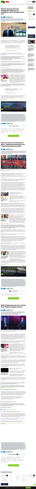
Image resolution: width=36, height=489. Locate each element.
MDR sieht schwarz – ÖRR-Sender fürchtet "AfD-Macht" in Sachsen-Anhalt (4, 374)
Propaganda (19, 459)
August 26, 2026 (17, 411)
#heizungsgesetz (13, 48)
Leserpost (19, 4)
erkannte (18, 353)
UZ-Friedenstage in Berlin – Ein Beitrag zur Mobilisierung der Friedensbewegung (4, 220)
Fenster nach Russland (11, 482)
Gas (23, 128)
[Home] (3, 2)
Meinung (9, 4)
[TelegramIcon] (27, 1)
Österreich (33, 4)
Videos (15, 4)
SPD (23, 459)
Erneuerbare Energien (19, 128)
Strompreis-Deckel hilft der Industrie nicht (4, 81)
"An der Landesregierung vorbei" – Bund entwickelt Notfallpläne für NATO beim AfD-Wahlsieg (4, 257)
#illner (17, 47)
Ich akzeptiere (31, 16)
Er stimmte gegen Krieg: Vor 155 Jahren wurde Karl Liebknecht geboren (15, 264)
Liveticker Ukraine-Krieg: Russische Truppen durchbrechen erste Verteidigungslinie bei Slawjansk (31, 49)
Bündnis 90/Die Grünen (4, 128)
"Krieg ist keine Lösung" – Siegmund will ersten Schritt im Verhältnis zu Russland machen (31, 60)
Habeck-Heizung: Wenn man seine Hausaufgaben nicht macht (14, 99)
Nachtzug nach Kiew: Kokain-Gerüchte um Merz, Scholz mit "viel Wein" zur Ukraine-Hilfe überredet (31, 55)
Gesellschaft (2, 458)
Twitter (4, 484)
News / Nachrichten (3, 459)
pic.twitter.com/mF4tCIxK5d (8, 387)
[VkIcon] (28, 1)
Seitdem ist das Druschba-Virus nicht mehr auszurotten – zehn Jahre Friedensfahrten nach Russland (4, 199)
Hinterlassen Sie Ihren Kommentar (13, 135)
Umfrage (12, 4)
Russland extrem (17, 479)
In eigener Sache (24, 481)
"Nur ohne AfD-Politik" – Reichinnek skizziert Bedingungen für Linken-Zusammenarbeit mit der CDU (4, 350)
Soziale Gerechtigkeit (13, 131)
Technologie (19, 131)
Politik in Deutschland (7, 131)
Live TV (7, 1)
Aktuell (2, 4)
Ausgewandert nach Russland (18, 477)
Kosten (2, 131)
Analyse (6, 4)
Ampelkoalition (3, 132)
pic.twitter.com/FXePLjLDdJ (11, 409)
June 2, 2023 (15, 50)
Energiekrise (10, 128)
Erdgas (14, 128)
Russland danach (17, 476)
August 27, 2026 (14, 389)
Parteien (9, 459)
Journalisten (23, 4)
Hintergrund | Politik (8, 458)
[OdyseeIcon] (31, 1)
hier (18, 487)
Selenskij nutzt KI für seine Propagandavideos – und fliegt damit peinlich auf (31, 69)
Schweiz (28, 4)
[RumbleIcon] (30, 1)
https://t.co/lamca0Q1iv (8, 48)
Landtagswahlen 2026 (14, 458)
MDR (19, 458)
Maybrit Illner (18, 40)
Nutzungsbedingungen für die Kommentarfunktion (25, 480)
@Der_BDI (15, 45)
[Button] (34, 14)
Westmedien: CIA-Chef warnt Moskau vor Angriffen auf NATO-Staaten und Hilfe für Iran (31, 64)
